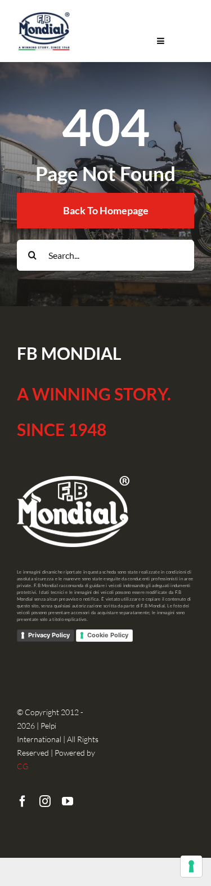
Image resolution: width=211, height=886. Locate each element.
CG (22, 766)
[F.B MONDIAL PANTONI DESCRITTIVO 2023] (44, 14)
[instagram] (45, 801)
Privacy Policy (49, 635)
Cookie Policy (107, 635)
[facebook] (22, 801)
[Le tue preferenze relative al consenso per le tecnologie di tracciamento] (191, 866)
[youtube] (67, 801)
